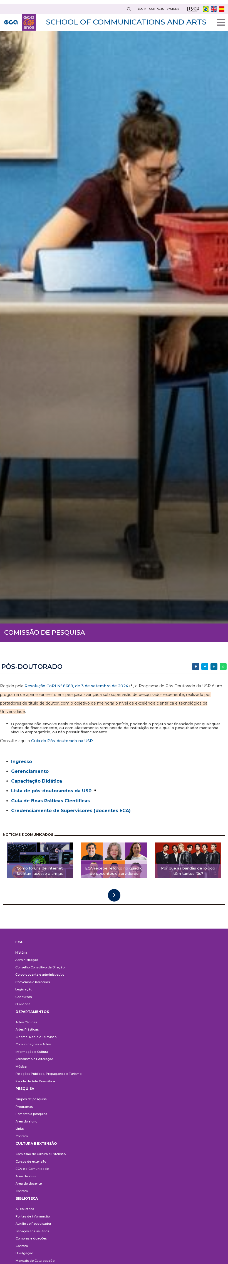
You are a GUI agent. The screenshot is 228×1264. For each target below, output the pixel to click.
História (21, 952)
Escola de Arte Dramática (35, 1081)
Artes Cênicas (26, 1022)
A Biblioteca (25, 1209)
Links (20, 1129)
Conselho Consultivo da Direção (40, 967)
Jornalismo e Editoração (34, 1059)
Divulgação (24, 1253)
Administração (26, 960)
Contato (22, 1136)
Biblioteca (27, 1198)
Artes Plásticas (27, 1029)
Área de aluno (26, 1176)
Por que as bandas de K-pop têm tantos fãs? (188, 871)
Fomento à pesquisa (31, 1114)
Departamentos (32, 1012)
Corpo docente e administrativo (39, 974)
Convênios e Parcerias (32, 982)
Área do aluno (26, 1121)
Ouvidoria (22, 1004)
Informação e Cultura (32, 1052)
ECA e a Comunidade (32, 1169)
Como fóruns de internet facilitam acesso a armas (40, 871)
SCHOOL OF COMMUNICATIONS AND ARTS (126, 22)
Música (21, 1066)
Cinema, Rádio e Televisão (36, 1037)
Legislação (23, 989)
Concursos (23, 997)
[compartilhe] (195, 666)
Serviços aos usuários (32, 1231)
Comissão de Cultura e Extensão (41, 1154)
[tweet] (204, 666)
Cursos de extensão (31, 1161)
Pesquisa (25, 1089)
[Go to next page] (114, 895)
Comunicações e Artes (33, 1044)
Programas (24, 1107)
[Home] (20, 22)
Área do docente (29, 1183)
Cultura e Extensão (36, 1143)
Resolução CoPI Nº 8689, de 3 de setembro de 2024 (76, 685)
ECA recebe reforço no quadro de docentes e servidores (114, 871)
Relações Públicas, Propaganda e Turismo (48, 1074)
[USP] (193, 9)
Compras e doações (31, 1238)
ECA (19, 942)
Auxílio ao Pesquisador (33, 1224)
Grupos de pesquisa (31, 1099)
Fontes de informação (33, 1216)
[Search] (129, 9)
